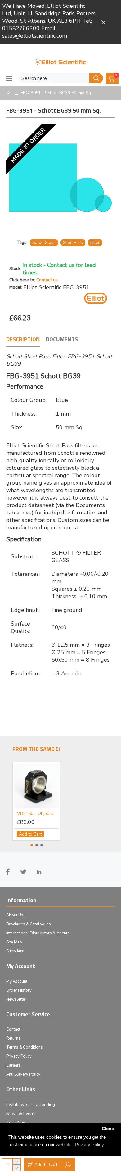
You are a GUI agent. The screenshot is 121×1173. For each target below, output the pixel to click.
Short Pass (73, 242)
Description (23, 339)
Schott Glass (44, 242)
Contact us (47, 280)
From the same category (47, 749)
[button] (31, 845)
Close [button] (108, 1128)
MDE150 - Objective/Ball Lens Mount (38, 814)
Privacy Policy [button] (89, 1144)
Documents (62, 339)
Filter (95, 242)
